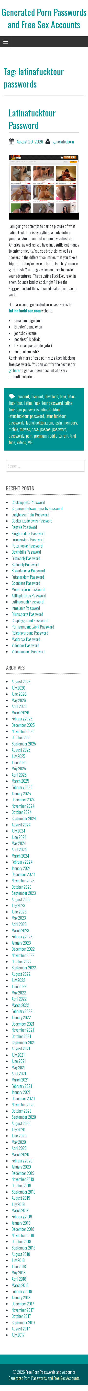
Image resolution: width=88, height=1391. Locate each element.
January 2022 (21, 1017)
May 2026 (19, 700)
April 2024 (19, 849)
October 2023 (22, 887)
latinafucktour (51, 409)
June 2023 (19, 912)
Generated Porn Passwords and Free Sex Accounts (44, 17)
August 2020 (21, 1123)
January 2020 (21, 1167)
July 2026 (18, 688)
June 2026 (19, 694)
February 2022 (22, 1011)
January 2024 (21, 868)
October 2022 (22, 962)
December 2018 (23, 1229)
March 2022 (20, 1005)
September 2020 (24, 1117)
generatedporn (63, 141)
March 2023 (20, 930)
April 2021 (19, 1073)
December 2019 (23, 1173)
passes (45, 429)
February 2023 (22, 936)
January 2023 (21, 943)
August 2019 (21, 1198)
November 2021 (23, 1030)
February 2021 (22, 1086)
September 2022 (24, 968)
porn (29, 436)
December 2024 (23, 800)
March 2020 (20, 1154)
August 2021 (21, 1049)
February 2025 (22, 787)
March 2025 (20, 781)
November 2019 (23, 1179)
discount (37, 396)
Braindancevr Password (28, 571)
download (51, 396)
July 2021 (18, 1055)
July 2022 (18, 980)
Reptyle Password (24, 527)
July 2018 (18, 1260)
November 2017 (23, 1310)
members (70, 422)
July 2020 (18, 1130)
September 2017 (23, 1322)
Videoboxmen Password (28, 652)
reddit (52, 436)
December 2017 (23, 1304)
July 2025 (18, 756)
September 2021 (23, 1042)
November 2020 (23, 1104)
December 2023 (23, 874)
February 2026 (22, 719)
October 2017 (21, 1316)
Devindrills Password (26, 552)
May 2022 (19, 993)
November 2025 (23, 731)
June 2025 (19, 762)
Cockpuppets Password (28, 502)
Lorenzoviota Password (28, 539)
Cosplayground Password (29, 620)
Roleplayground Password (30, 633)
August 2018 (21, 1254)
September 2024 (24, 818)
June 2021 (19, 1061)
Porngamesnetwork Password (33, 627)
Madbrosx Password (26, 639)
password (59, 429)
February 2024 (22, 862)
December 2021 (23, 1024)
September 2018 (23, 1248)
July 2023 (18, 905)
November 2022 (23, 955)
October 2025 (22, 737)
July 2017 (18, 1335)
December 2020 (23, 1098)
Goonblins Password (26, 583)
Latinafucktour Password (32, 118)
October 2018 (21, 1241)
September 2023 (24, 893)
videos (21, 442)
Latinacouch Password (28, 602)
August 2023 (21, 899)
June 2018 (19, 1266)
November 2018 (23, 1235)
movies (25, 429)
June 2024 (19, 837)
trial (73, 436)
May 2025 (19, 768)
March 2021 (20, 1080)
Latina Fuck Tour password (43, 403)
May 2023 (19, 918)
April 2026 (19, 706)
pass (35, 429)
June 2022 (19, 986)
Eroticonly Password (26, 558)
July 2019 (18, 1204)
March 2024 (20, 856)
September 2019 (23, 1192)
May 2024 (19, 843)
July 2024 (18, 831)
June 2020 (19, 1136)
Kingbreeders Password (28, 533)
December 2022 (23, 949)
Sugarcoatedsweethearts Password (37, 508)
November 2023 (23, 881)
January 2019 (21, 1223)
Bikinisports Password (27, 614)
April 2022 (19, 999)
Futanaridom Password (28, 577)
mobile (13, 429)
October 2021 (21, 1036)
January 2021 (21, 1092)
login (58, 422)
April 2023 (19, 924)
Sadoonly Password (25, 564)
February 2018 (22, 1291)
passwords (16, 436)
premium (40, 436)
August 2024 (21, 825)
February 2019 (22, 1217)
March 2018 (20, 1285)
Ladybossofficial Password (30, 515)
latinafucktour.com (25, 311)
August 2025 (21, 750)
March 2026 (20, 713)
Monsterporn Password (28, 589)
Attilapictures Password (29, 596)
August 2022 (21, 974)
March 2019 (20, 1210)
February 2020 (22, 1161)
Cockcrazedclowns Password (32, 521)
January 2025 (21, 794)
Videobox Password (25, 645)
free (63, 396)
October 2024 (22, 812)
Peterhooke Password (27, 546)
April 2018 (19, 1279)
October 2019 (21, 1185)
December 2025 (23, 725)
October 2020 (22, 1111)
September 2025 (24, 744)
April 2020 (19, 1148)
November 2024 (23, 806)
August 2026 (21, 681)
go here (14, 370)
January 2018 (21, 1298)
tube (12, 442)
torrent (63, 436)
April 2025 (19, 775)
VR (30, 442)
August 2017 (21, 1329)
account (23, 396)
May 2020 (19, 1142)
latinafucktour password (26, 416)
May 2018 (18, 1273)
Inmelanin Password (26, 608)
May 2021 (18, 1067)
